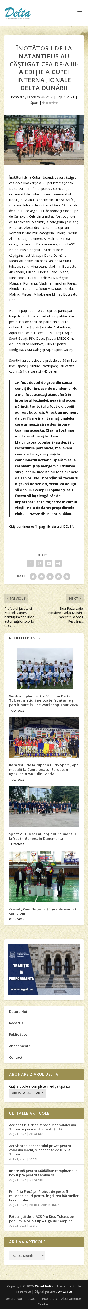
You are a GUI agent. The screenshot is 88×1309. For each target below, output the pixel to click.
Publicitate (18, 1034)
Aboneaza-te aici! (27, 1093)
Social (33, 1159)
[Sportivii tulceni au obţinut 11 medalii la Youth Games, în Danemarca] (44, 807)
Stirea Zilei (36, 1180)
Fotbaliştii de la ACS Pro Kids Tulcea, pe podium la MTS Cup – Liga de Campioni (41, 1218)
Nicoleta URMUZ (40, 97)
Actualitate (36, 1134)
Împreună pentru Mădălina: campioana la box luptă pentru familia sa (43, 1172)
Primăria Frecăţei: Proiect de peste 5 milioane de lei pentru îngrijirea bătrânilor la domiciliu (44, 1195)
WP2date (65, 1291)
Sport (34, 102)
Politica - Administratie (44, 1205)
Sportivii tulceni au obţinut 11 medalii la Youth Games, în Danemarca (42, 836)
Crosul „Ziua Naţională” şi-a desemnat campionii (43, 911)
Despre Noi (18, 1011)
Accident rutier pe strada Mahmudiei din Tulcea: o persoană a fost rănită (42, 1127)
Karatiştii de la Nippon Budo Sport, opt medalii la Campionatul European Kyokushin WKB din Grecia (43, 769)
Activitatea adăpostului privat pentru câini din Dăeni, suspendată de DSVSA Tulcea (40, 1149)
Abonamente (20, 1046)
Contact (16, 1057)
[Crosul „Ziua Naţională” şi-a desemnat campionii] (44, 876)
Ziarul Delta (44, 1286)
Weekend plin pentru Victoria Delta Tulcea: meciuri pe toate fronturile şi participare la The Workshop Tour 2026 (43, 700)
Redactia (16, 1023)
